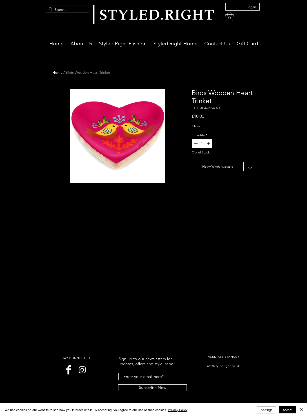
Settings (266, 410)
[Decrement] (195, 143)
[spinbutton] (202, 143)
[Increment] (209, 143)
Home (57, 72)
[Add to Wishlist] (250, 166)
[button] (229, 16)
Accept (287, 410)
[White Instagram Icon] (82, 370)
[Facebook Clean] (68, 370)
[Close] (301, 409)
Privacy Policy (177, 410)
